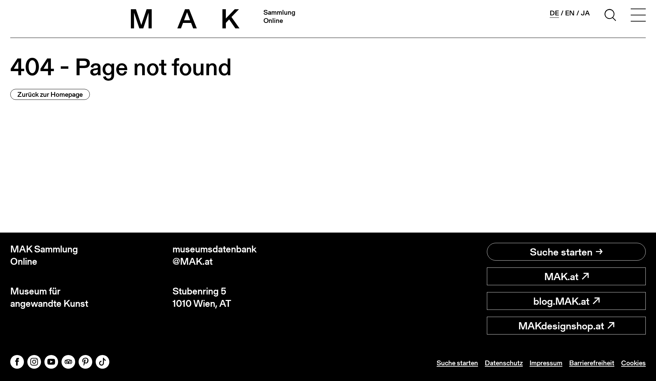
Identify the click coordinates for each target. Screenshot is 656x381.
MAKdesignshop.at (561, 325)
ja (585, 13)
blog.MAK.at (561, 301)
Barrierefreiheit (591, 363)
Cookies (633, 363)
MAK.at (561, 276)
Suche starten (561, 252)
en (570, 13)
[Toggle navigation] (638, 16)
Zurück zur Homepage (50, 94)
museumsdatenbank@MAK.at (215, 255)
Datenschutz (504, 363)
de (554, 13)
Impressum (546, 363)
